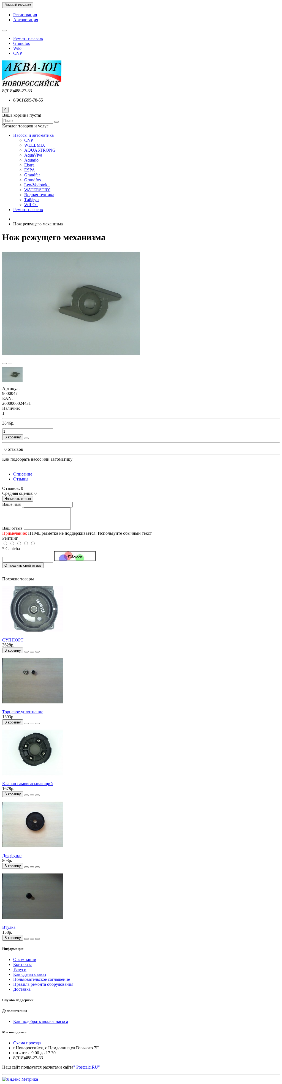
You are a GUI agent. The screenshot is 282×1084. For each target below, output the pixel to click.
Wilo (17, 48)
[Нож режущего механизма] (71, 357)
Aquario (31, 160)
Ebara (29, 165)
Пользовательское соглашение (41, 979)
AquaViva (33, 155)
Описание (22, 474)
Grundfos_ (33, 180)
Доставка (22, 989)
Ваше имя (11, 504)
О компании (24, 959)
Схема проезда (27, 1043)
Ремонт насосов (28, 38)
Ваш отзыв (12, 528)
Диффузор (11, 855)
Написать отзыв (17, 499)
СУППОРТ (12, 640)
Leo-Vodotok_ (37, 184)
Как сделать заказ (29, 974)
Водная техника (39, 194)
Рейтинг (10, 538)
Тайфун (31, 199)
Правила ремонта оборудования (43, 984)
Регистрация (25, 14)
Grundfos (21, 43)
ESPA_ (30, 170)
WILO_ (31, 204)
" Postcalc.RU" (86, 1067)
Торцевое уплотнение (22, 711)
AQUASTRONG (40, 150)
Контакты (22, 964)
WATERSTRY (37, 189)
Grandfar (32, 175)
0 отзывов (13, 449)
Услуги (19, 969)
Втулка (8, 927)
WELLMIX (34, 145)
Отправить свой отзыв (23, 565)
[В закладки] (4, 363)
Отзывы (20, 479)
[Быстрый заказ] (26, 438)
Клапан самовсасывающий (27, 783)
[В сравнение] (10, 363)
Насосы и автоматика (33, 135)
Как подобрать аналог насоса (40, 1021)
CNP (17, 53)
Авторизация (25, 19)
